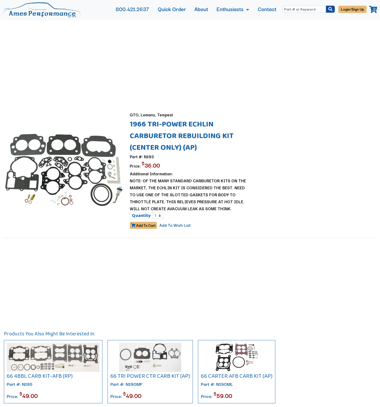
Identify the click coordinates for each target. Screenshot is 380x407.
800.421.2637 (132, 9)
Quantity (141, 215)
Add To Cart (145, 225)
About (201, 9)
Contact (267, 9)
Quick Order (172, 9)
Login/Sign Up (352, 9)
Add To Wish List (175, 225)
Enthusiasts (231, 9)
